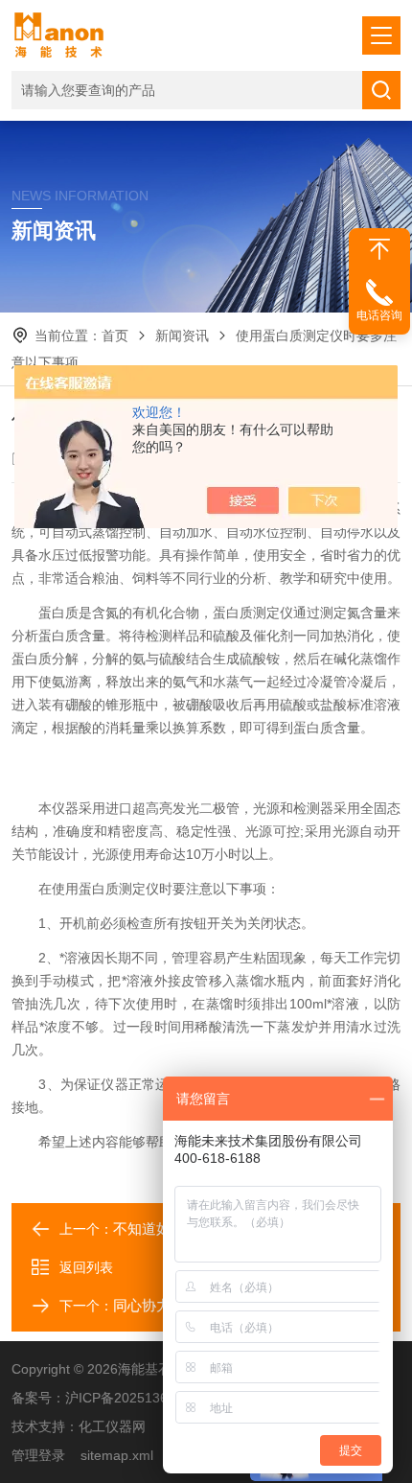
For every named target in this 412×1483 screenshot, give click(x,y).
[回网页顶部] (379, 249)
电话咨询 (379, 315)
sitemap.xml (116, 1455)
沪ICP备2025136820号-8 (141, 1397)
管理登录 (38, 1455)
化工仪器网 (112, 1426)
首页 (115, 335)
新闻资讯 (182, 335)
